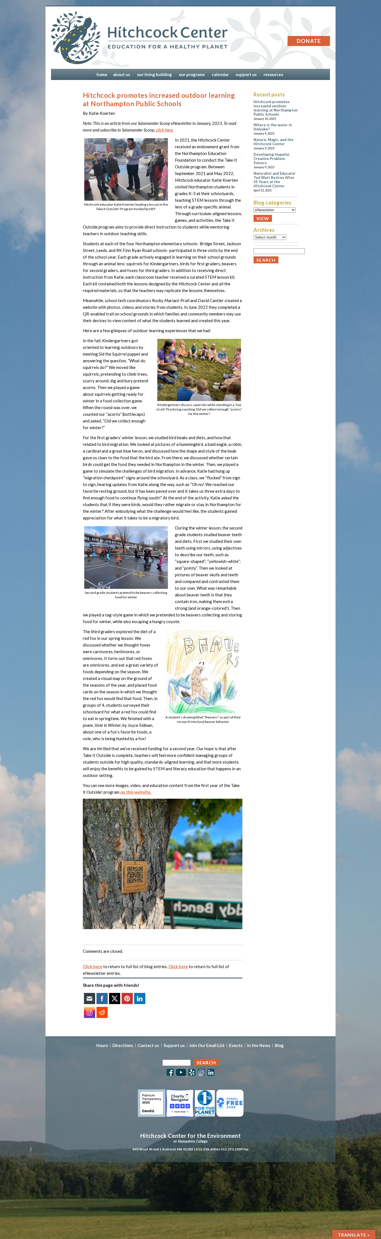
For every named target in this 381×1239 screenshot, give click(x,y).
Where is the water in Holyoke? (273, 127)
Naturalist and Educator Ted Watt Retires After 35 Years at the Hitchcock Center (275, 179)
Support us (174, 1045)
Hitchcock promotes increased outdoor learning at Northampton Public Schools (276, 107)
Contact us (148, 1045)
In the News (258, 1045)
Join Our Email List (207, 1045)
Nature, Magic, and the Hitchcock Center (273, 141)
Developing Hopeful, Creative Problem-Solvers (272, 158)
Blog (279, 1045)
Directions (122, 1045)
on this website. (136, 792)
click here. (164, 129)
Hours (102, 1045)
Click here (92, 966)
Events (236, 1045)
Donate (309, 41)
